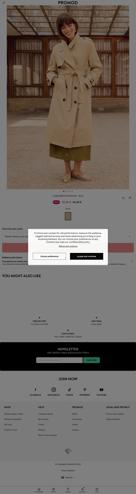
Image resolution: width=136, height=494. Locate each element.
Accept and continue (86, 256)
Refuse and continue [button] (68, 246)
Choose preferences (49, 256)
